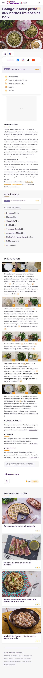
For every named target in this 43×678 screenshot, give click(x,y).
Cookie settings (9, 661)
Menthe (9, 217)
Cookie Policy (28, 658)
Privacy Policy (18, 658)
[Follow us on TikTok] (28, 60)
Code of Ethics (26, 661)
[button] (32, 430)
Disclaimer (18, 661)
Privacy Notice (8, 658)
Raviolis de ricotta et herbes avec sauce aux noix (20, 637)
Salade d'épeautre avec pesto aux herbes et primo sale (20, 600)
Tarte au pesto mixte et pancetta (19, 526)
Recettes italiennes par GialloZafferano (17, 2)
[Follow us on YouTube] (34, 60)
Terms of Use (28, 655)
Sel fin (8, 241)
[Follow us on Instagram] (23, 60)
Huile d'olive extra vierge (16, 237)
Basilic (9, 225)
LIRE (36, 531)
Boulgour (10, 213)
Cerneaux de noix (13, 229)
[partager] (4, 53)
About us (20, 655)
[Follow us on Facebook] (18, 60)
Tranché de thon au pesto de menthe (17, 564)
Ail (7, 245)
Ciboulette (10, 221)
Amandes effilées (13, 233)
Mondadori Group (9, 664)
